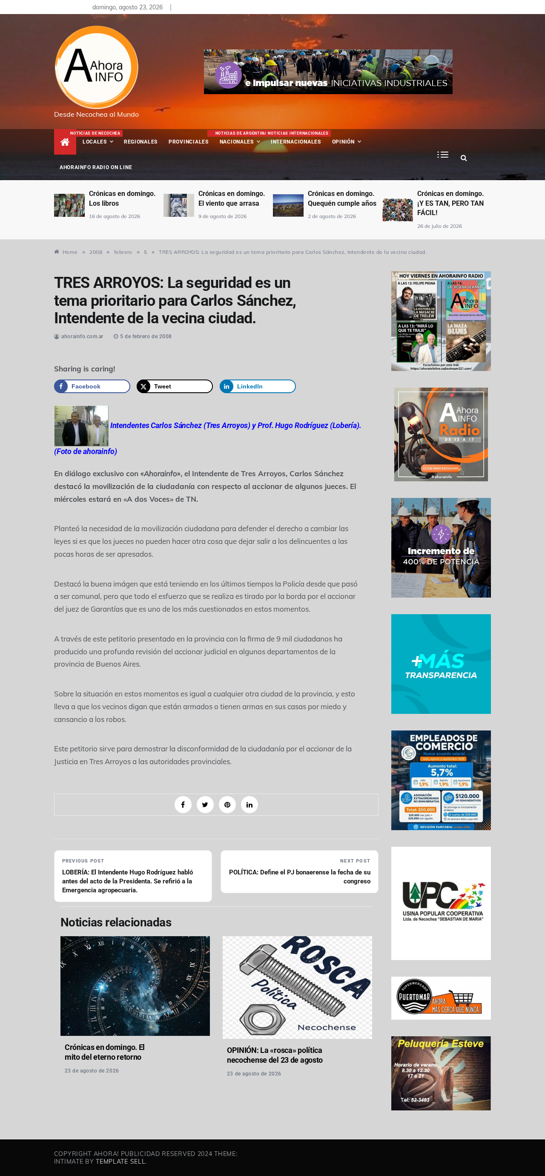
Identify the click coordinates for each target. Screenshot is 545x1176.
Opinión (343, 142)
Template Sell (120, 1161)
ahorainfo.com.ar (82, 336)
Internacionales (297, 138)
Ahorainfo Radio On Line (96, 167)
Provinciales (189, 142)
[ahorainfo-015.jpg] (81, 424)
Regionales (141, 142)
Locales (100, 138)
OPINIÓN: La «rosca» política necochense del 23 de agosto (275, 1055)
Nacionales (240, 138)
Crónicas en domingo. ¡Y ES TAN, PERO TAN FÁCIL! (343, 203)
